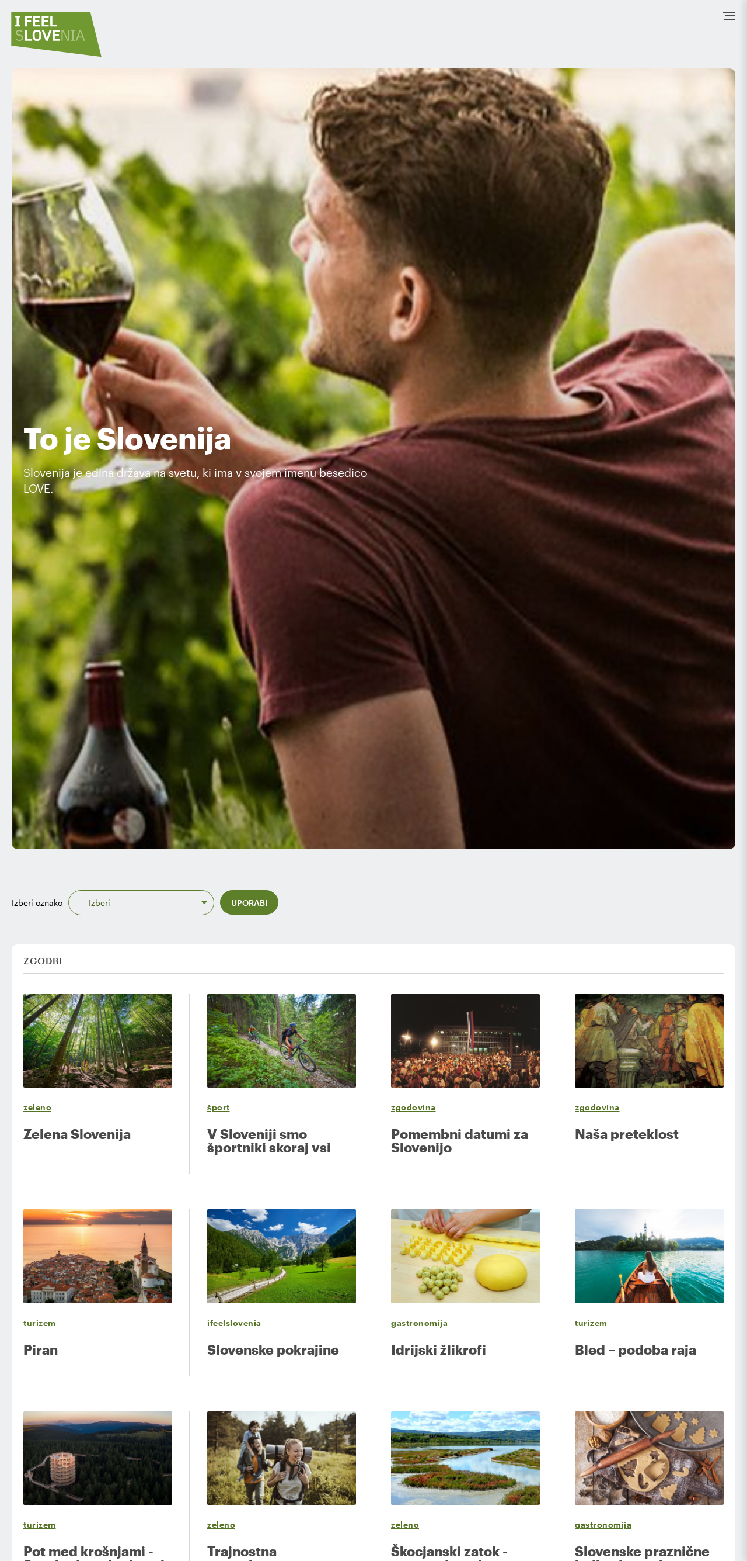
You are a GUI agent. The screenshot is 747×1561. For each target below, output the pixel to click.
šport (218, 1107)
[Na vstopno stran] (56, 34)
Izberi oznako (37, 903)
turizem (39, 1323)
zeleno (37, 1107)
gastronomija (419, 1323)
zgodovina (413, 1107)
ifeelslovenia (234, 1323)
